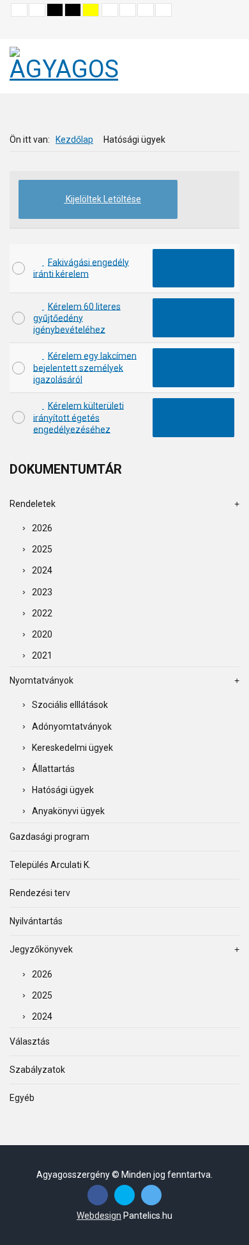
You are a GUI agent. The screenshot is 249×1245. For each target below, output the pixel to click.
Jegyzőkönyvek (41, 949)
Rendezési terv (40, 893)
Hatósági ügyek (63, 790)
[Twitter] (151, 1195)
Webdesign (99, 1215)
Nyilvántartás (36, 921)
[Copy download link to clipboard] (193, 268)
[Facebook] (97, 1195)
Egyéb (22, 1098)
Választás (30, 1041)
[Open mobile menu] (225, 66)
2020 (42, 634)
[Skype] (124, 1195)
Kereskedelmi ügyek (72, 748)
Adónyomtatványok (72, 726)
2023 (42, 592)
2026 (42, 528)
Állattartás (53, 769)
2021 (42, 655)
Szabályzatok (37, 1069)
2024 (42, 570)
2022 (42, 613)
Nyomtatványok (41, 680)
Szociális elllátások (70, 705)
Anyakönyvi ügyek (68, 811)
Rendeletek (33, 504)
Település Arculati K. (50, 865)
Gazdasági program (49, 836)
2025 (42, 549)
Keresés (230, 29)
